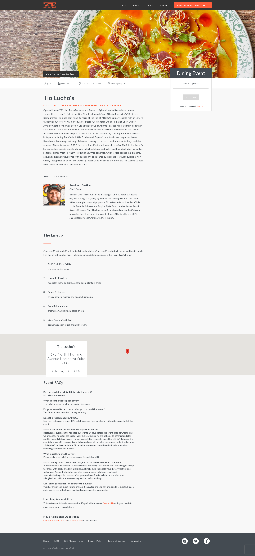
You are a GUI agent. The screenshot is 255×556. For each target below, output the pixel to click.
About (137, 5)
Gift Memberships (73, 541)
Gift (123, 5)
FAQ (56, 541)
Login (163, 5)
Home (46, 541)
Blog (150, 5)
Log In (200, 106)
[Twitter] (196, 540)
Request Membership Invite (193, 5)
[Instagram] (185, 540)
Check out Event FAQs (55, 520)
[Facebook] (207, 540)
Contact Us (108, 503)
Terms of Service (117, 541)
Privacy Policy (95, 541)
